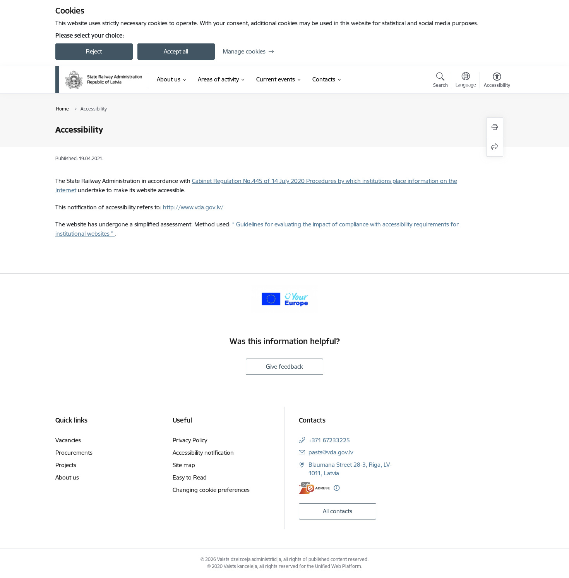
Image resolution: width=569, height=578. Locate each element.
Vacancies (68, 440)
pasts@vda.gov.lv (330, 452)
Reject (94, 51)
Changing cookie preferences (211, 489)
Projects (65, 465)
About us (67, 477)
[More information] (336, 488)
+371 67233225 (329, 440)
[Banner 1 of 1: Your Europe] (284, 298)
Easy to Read (190, 477)
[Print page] (495, 127)
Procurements (74, 452)
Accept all (176, 51)
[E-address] (314, 487)
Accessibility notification (203, 452)
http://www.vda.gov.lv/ (193, 207)
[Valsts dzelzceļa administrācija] (103, 79)
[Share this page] (495, 146)
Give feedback (284, 366)
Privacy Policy (190, 440)
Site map (184, 465)
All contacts (337, 511)
